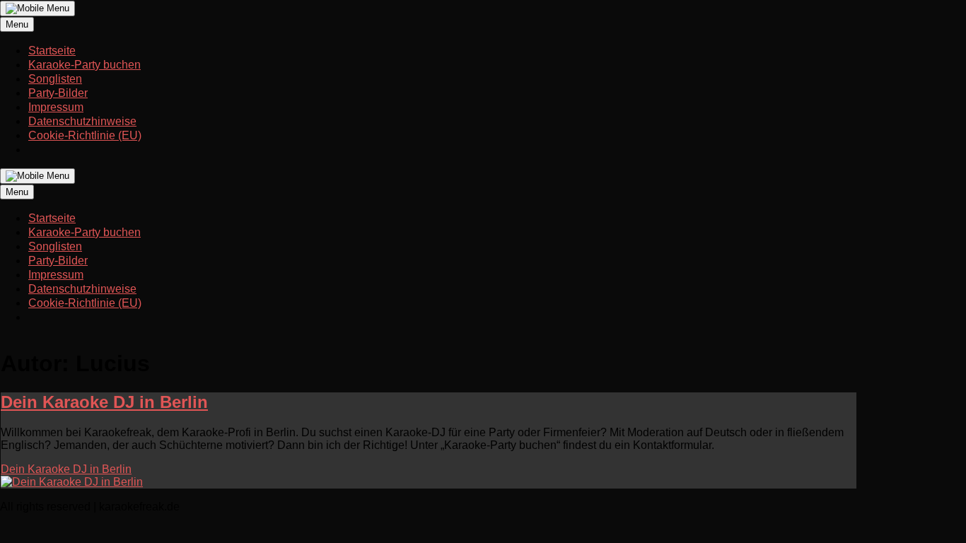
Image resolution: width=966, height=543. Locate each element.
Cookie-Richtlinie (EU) (84, 135)
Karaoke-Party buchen (84, 65)
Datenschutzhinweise (82, 121)
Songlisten (55, 79)
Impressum (55, 107)
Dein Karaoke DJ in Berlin (104, 401)
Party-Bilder (58, 93)
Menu (17, 24)
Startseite (52, 51)
